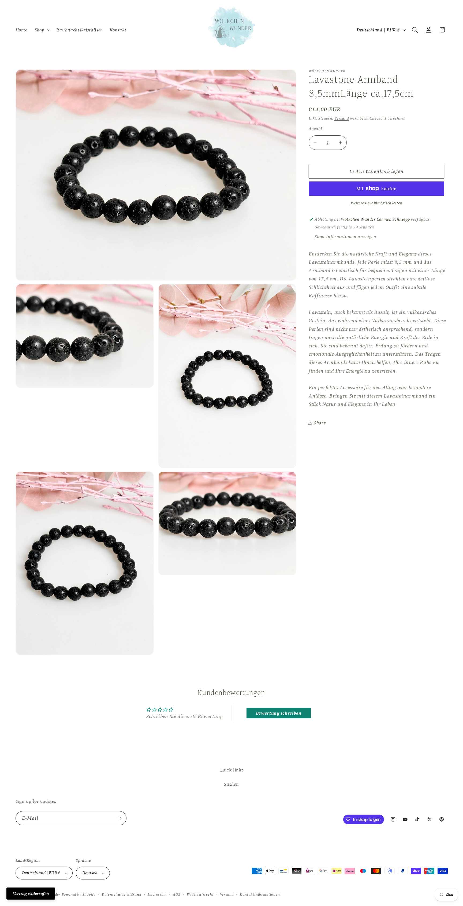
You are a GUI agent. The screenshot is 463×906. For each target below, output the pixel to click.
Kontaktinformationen (260, 894)
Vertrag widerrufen (31, 893)
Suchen (231, 784)
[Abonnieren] (119, 818)
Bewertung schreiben (278, 713)
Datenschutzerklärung (121, 894)
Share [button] (320, 423)
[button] (42, 30)
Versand (341, 118)
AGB (176, 894)
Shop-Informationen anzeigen (345, 236)
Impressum (157, 894)
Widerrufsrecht (200, 894)
